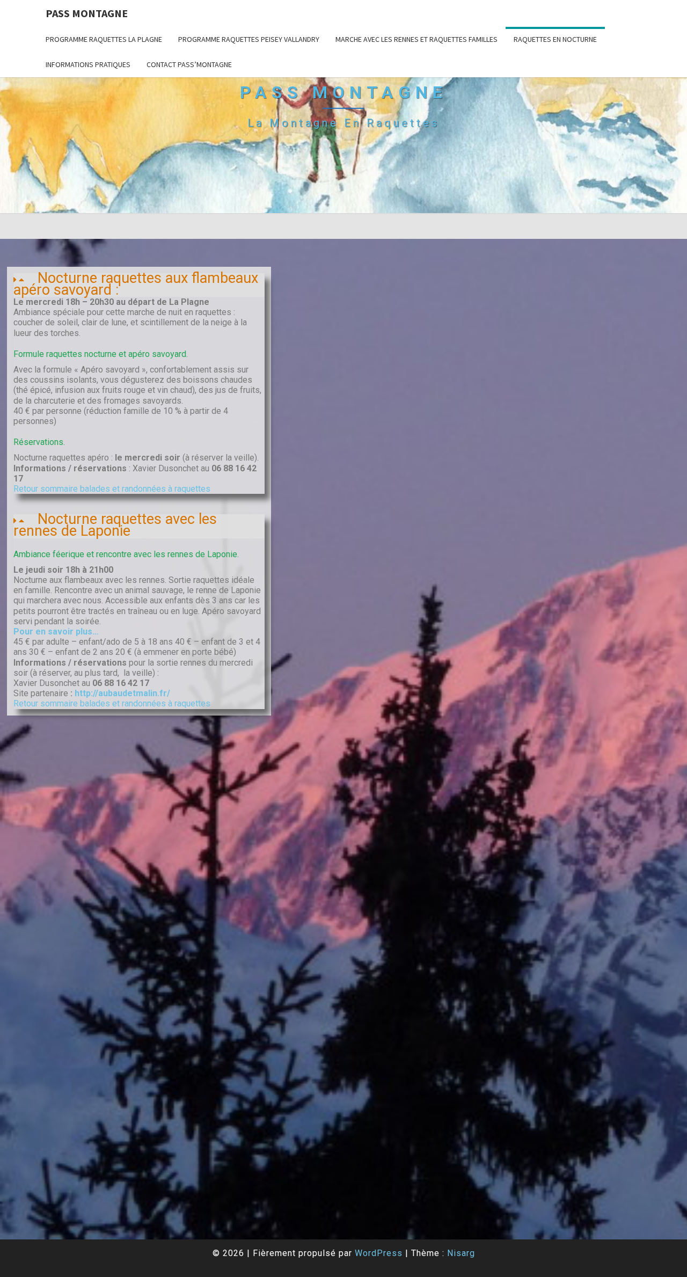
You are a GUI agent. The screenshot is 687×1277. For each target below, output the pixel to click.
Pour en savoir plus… (56, 631)
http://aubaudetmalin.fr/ (121, 693)
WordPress (379, 1253)
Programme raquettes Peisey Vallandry (248, 39)
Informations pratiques (88, 64)
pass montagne (87, 13)
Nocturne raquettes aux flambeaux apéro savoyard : (135, 283)
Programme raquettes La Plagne (104, 39)
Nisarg (461, 1253)
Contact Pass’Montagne (189, 64)
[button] (139, 285)
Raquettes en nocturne (555, 39)
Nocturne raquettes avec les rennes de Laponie (115, 524)
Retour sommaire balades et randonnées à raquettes (111, 489)
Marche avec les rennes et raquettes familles (416, 39)
